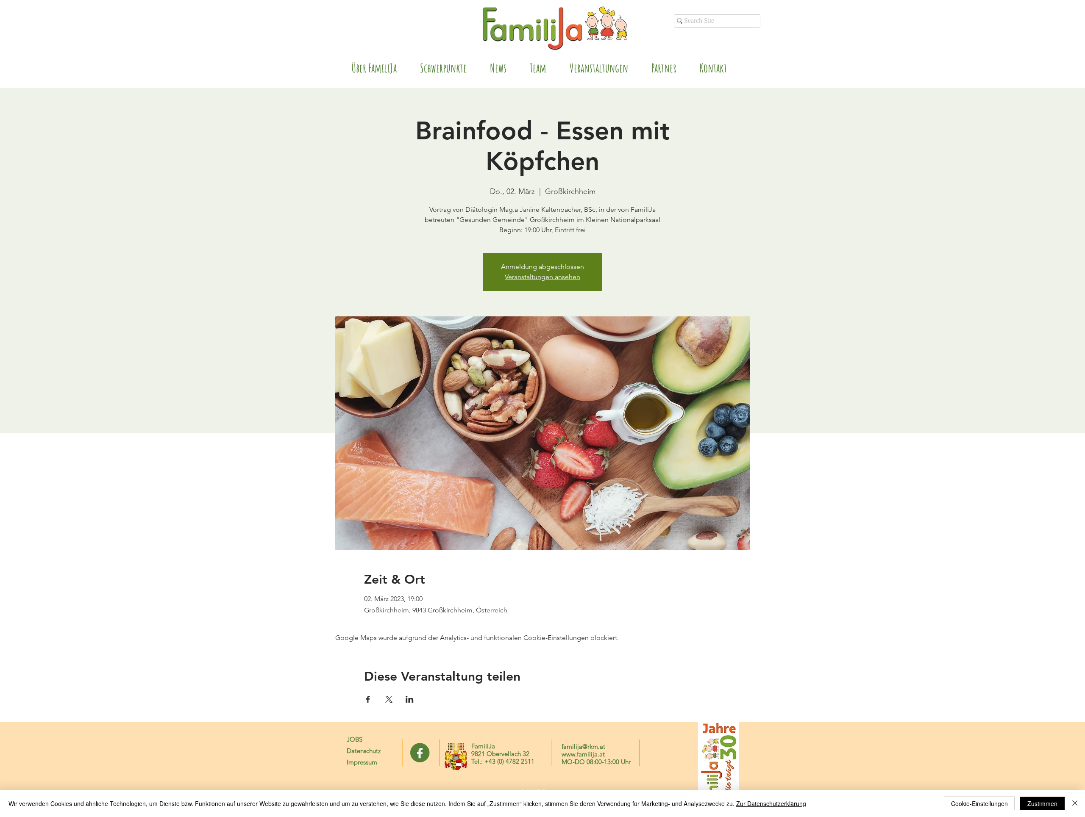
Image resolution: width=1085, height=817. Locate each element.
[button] (666, 64)
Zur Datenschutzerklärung (771, 803)
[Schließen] (1075, 803)
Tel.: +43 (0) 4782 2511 (502, 761)
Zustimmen (1042, 803)
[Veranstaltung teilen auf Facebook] (368, 699)
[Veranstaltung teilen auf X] (389, 699)
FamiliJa (483, 746)
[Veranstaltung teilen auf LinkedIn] (410, 699)
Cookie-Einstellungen (979, 803)
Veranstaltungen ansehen (542, 277)
